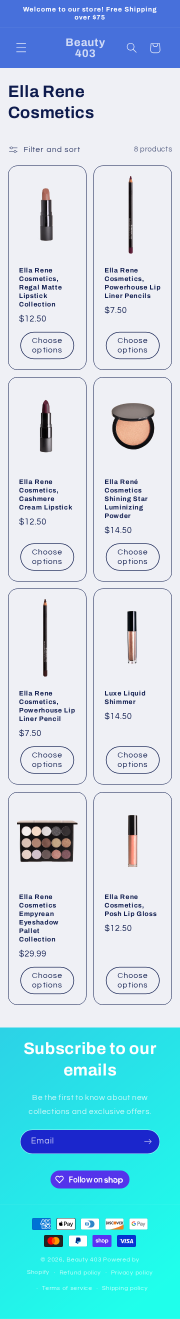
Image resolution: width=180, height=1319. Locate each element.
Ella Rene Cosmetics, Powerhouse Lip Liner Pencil (47, 706)
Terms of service (67, 1288)
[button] (21, 48)
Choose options (47, 345)
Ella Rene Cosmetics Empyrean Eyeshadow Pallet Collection (39, 918)
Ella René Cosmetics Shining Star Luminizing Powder (126, 499)
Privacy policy (132, 1273)
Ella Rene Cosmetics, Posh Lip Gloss (130, 905)
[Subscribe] (148, 1142)
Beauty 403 (84, 1259)
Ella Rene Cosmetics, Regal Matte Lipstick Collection (40, 287)
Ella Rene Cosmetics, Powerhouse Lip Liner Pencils (132, 283)
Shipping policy (125, 1288)
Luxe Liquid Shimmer (125, 698)
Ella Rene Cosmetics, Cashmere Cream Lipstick (45, 495)
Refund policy (81, 1273)
